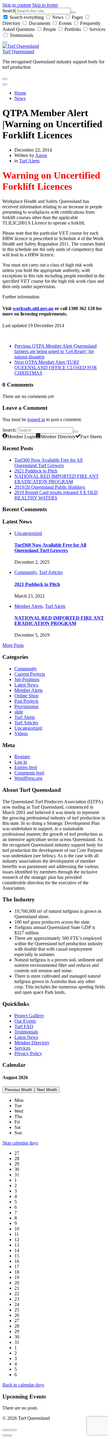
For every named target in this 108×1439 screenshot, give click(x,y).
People (49, 29)
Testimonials (20, 35)
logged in (36, 419)
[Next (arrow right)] (9, 1435)
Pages (77, 17)
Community (25, 572)
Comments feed (29, 772)
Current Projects (29, 674)
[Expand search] (4, 79)
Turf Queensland (18, 51)
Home (20, 92)
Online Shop (26, 695)
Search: (9, 430)
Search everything (26, 17)
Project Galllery (29, 1015)
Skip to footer (45, 5)
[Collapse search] (4, 42)
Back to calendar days (23, 1384)
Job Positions (26, 679)
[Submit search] (73, 12)
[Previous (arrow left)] (4, 1435)
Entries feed (25, 767)
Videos (21, 733)
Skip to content (16, 5)
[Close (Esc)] (4, 1430)
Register (22, 756)
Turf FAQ (23, 1026)
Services (96, 29)
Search (8, 10)
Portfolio (72, 29)
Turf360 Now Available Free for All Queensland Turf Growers (48, 462)
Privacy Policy (28, 1053)
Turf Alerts (29, 160)
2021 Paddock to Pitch (35, 470)
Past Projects (26, 701)
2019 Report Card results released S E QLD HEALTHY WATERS (56, 495)
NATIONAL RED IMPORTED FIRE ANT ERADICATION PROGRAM (56, 479)
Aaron (41, 155)
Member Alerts (28, 606)
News (57, 17)
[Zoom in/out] (14, 1430)
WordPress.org (28, 778)
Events (65, 23)
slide (18, 711)
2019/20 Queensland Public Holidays (49, 487)
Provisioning (26, 706)
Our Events (25, 1021)
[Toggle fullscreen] (9, 1430)
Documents (40, 23)
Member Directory (32, 1042)
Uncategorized (28, 533)
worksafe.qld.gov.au (33, 308)
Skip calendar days (20, 1142)
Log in (20, 762)
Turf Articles (51, 572)
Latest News (26, 684)
